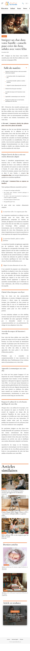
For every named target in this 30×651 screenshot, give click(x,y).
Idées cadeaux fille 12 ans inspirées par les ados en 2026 (15, 536)
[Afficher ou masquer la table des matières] (23, 68)
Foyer (4, 36)
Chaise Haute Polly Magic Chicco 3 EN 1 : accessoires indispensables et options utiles (15, 513)
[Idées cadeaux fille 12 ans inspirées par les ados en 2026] (15, 526)
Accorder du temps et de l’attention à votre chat (15, 92)
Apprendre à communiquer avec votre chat (15, 96)
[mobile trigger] (3, 3)
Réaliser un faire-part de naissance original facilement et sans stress (15, 567)
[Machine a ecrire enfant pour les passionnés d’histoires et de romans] (15, 582)
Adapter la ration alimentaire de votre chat (16, 85)
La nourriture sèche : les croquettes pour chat (16, 76)
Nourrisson (15, 611)
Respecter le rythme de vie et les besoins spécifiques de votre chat (14, 100)
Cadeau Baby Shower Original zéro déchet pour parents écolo (15, 616)
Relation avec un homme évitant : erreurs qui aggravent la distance (13, 491)
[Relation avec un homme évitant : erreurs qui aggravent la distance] (15, 482)
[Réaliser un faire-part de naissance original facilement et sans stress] (15, 556)
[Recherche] (23, 3)
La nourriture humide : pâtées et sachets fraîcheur (16, 81)
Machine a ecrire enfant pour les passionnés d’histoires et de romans (15, 593)
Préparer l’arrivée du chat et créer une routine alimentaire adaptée (15, 72)
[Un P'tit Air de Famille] (11, 3)
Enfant (3, 510)
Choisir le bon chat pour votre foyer (13, 88)
